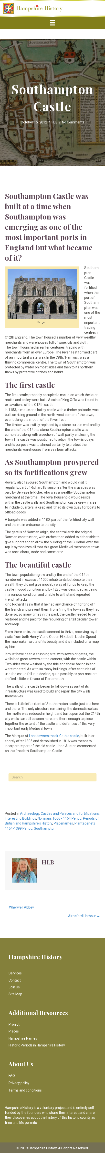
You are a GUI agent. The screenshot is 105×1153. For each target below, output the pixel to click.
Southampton (44, 828)
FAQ (12, 1076)
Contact (15, 980)
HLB (55, 122)
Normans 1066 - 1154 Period (60, 818)
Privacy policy (19, 1083)
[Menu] (52, 23)
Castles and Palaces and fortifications (70, 813)
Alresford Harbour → (84, 916)
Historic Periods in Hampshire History (37, 1045)
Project (14, 1024)
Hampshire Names (23, 1038)
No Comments (73, 122)
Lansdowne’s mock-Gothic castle (53, 736)
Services (15, 973)
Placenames (63, 823)
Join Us (14, 987)
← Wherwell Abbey (19, 907)
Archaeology (29, 813)
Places (14, 1031)
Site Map (15, 994)
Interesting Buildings (20, 818)
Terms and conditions (25, 1090)
